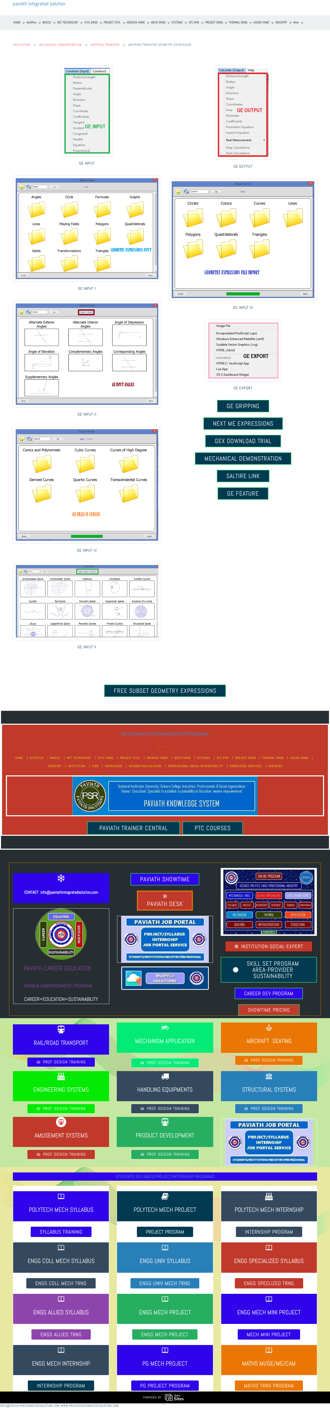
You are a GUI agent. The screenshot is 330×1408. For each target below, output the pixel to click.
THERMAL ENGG (273, 758)
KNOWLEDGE (113, 766)
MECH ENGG (182, 758)
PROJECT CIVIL (130, 758)
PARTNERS (275, 766)
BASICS (55, 758)
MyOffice (37, 758)
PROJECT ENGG (245, 758)
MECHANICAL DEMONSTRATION (60, 45)
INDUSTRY (55, 766)
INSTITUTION (21, 45)
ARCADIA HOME (157, 758)
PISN (95, 766)
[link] (87, 67)
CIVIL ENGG (105, 758)
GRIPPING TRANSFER (105, 45)
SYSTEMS (203, 758)
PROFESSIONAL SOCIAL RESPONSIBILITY (195, 766)
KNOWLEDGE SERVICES (246, 766)
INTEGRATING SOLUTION (145, 766)
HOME (19, 758)
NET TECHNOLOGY (79, 758)
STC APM (223, 758)
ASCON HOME (299, 758)
